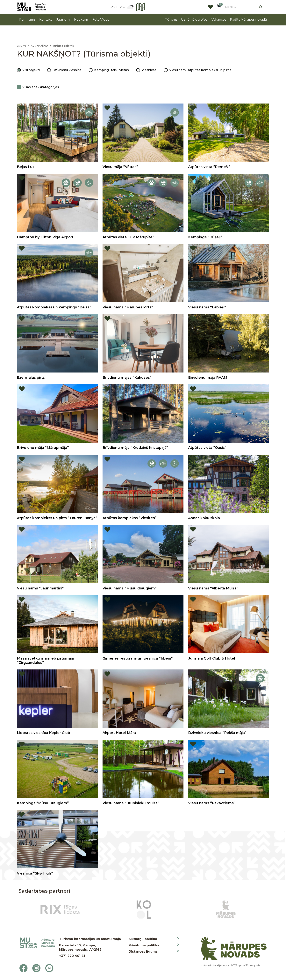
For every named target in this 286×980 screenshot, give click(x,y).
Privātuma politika (144, 945)
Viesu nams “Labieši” (207, 307)
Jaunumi (63, 19)
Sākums (21, 45)
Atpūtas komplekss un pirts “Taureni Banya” (57, 518)
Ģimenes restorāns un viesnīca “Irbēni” (138, 658)
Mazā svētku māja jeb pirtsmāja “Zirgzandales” (45, 660)
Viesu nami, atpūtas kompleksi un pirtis (200, 70)
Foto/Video (100, 19)
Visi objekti (31, 70)
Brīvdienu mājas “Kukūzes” (127, 377)
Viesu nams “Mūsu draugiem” (130, 588)
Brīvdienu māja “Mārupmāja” (43, 448)
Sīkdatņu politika (143, 939)
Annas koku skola (204, 518)
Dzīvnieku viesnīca (67, 70)
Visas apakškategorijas (40, 87)
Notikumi (81, 19)
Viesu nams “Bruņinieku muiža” (131, 803)
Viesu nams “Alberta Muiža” (213, 588)
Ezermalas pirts (31, 377)
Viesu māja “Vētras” (120, 167)
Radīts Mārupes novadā (248, 19)
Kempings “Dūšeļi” (205, 237)
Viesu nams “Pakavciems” (211, 803)
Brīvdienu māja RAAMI (208, 377)
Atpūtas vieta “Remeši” (209, 167)
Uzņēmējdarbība (194, 19)
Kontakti (46, 19)
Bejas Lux (25, 167)
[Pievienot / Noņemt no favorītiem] (22, 108)
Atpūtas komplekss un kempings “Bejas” (54, 307)
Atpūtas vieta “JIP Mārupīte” (128, 237)
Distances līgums (143, 951)
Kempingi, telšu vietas (111, 70)
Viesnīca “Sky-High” (35, 873)
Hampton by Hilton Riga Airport (45, 237)
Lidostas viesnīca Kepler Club (43, 733)
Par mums (27, 19)
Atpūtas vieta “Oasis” (207, 448)
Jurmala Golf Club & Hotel (211, 658)
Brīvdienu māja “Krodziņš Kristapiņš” (135, 448)
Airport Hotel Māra (119, 733)
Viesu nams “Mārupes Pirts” (128, 307)
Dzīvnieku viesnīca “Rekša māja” (217, 733)
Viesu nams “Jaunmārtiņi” (40, 588)
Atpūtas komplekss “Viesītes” (130, 518)
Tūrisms (171, 19)
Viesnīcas (149, 70)
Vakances (218, 19)
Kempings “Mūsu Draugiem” (43, 803)
